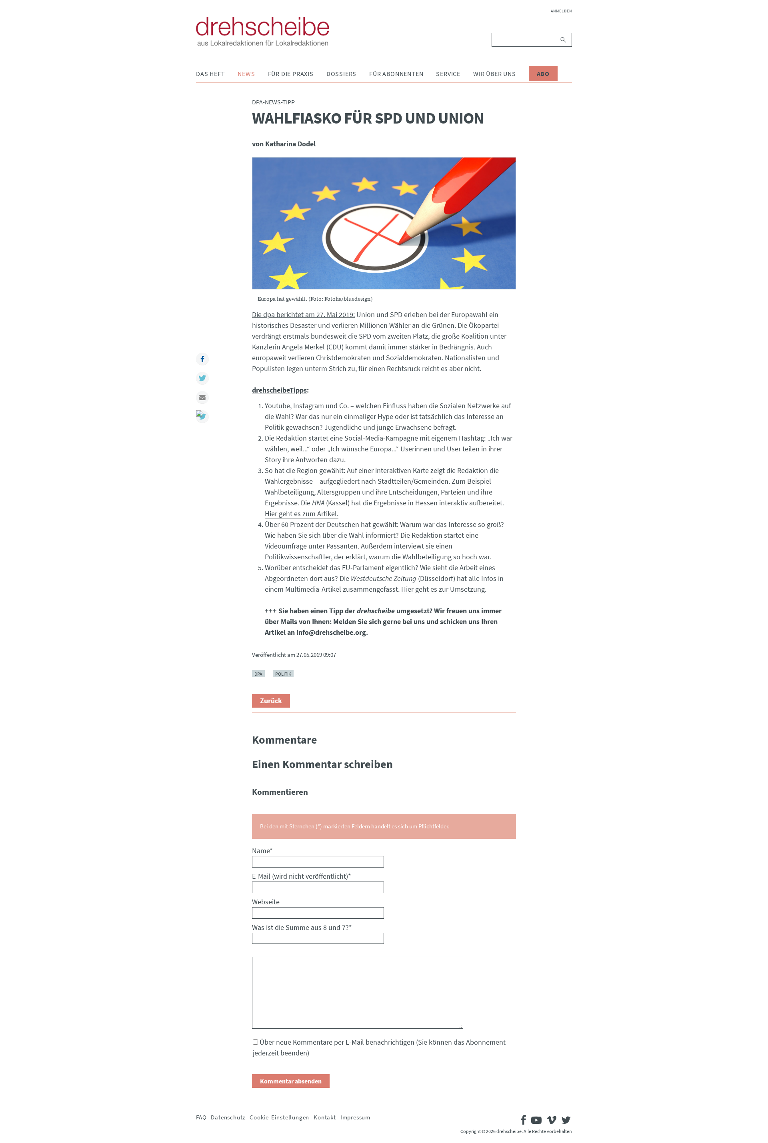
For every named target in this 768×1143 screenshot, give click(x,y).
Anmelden (561, 11)
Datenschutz (228, 1117)
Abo (543, 74)
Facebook (202, 359)
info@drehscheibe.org (331, 632)
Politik (283, 673)
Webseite (266, 901)
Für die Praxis (291, 74)
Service (448, 74)
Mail (202, 397)
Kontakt (325, 1117)
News (246, 74)
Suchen (564, 40)
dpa (258, 673)
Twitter (202, 378)
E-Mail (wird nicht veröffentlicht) (301, 876)
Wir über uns (494, 74)
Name (262, 850)
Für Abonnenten (396, 74)
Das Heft (210, 74)
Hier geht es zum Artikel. (301, 513)
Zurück (271, 700)
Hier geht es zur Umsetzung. (443, 589)
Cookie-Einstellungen (279, 1117)
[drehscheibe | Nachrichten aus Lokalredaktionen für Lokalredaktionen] (262, 31)
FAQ (201, 1117)
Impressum (355, 1117)
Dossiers (341, 74)
